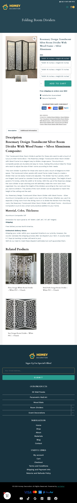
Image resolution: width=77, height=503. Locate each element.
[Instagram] (49, 498)
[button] (34, 38)
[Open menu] (67, 7)
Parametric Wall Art (38, 397)
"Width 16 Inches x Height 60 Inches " (55, 64)
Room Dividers (65, 117)
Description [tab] (12, 130)
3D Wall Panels (38, 392)
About (38, 432)
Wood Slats (38, 402)
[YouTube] (21, 498)
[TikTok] (28, 498)
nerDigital (60, 486)
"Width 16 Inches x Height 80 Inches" (55, 76)
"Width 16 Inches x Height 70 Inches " (55, 71)
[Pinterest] (42, 498)
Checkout (38, 462)
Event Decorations (37, 413)
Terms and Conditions (38, 466)
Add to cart (58, 83)
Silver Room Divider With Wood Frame (55, 124)
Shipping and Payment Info (38, 469)
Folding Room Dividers (38, 20)
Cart (38, 459)
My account (38, 455)
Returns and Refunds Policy (38, 473)
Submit (38, 377)
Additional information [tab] (29, 130)
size (41, 55)
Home (38, 425)
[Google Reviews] (35, 498)
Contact (38, 443)
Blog (39, 440)
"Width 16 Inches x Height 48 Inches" (55, 58)
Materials (38, 436)
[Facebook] (56, 498)
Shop (38, 429)
